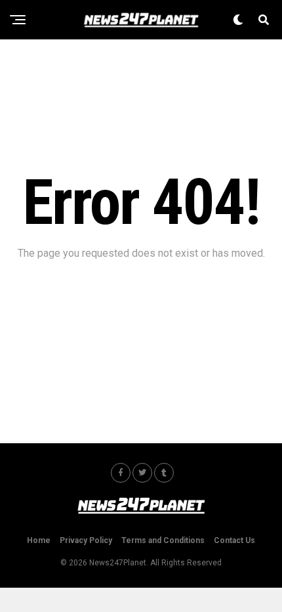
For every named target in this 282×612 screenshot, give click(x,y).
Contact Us (234, 540)
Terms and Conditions (163, 540)
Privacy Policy (86, 540)
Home (38, 540)
